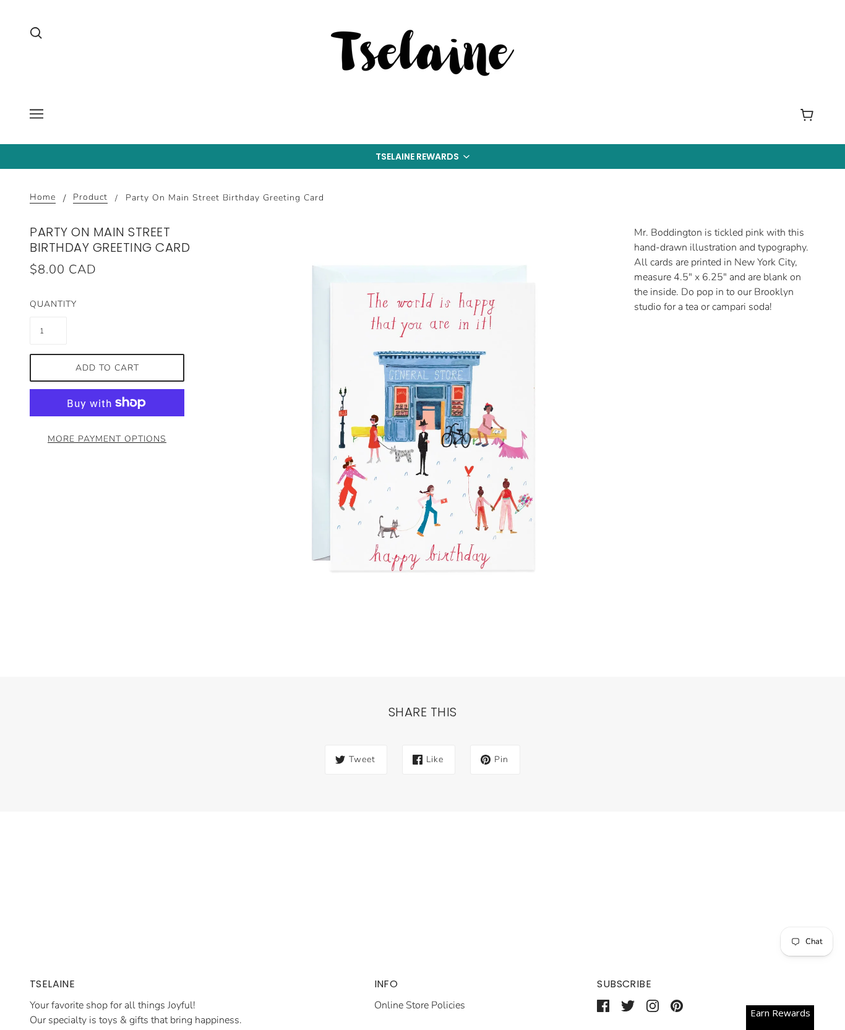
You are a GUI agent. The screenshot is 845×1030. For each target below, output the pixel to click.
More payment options (107, 439)
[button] (422, 156)
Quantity (48, 304)
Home (43, 198)
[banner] (422, 55)
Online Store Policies (419, 1005)
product (90, 198)
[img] (36, 32)
